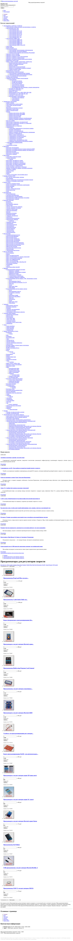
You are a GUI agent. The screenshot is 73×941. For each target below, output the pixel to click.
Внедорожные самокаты (12, 204)
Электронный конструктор (12, 250)
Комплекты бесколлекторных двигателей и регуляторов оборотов (25, 426)
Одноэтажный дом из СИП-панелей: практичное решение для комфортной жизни (22, 546)
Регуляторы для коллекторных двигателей (19, 428)
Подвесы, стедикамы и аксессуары (14, 181)
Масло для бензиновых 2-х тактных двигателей (17, 256)
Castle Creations (13, 565)
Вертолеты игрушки (11, 151)
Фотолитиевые (15, 100)
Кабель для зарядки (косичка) (16, 64)
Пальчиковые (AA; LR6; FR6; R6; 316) (18, 93)
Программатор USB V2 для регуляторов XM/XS (18, 888)
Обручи (11, 396)
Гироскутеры (9, 205)
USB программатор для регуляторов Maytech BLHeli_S (20, 867)
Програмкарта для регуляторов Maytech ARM (17, 713)
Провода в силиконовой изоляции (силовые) (20, 68)
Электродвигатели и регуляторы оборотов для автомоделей (20, 430)
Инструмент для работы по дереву (14, 160)
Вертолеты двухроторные (12, 147)
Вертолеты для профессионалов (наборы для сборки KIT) (20, 150)
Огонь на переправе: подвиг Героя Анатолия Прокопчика (15, 477)
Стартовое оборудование (9, 313)
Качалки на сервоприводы (15, 133)
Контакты (5, 19)
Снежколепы (9, 399)
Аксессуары (9, 46)
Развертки (8, 172)
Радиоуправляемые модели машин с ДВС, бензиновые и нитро (21, 278)
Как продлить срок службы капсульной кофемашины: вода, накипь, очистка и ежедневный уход (25, 508)
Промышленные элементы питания (15, 72)
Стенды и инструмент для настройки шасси (17, 174)
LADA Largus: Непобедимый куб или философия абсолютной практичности (20, 498)
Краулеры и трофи (13, 295)
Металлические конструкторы (13, 245)
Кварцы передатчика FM (15, 115)
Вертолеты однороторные (12, 152)
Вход (4, 10)
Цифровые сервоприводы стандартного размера (21, 141)
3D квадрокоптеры (10, 193)
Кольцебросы (9, 354)
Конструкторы (6, 233)
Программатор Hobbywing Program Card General (18, 668)
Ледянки (8, 358)
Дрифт (10, 294)
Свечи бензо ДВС (10, 318)
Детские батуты (10, 340)
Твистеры (8, 401)
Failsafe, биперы (10, 102)
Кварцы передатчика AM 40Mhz (17, 114)
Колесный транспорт (8, 200)
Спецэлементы (15, 98)
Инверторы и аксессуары (12, 60)
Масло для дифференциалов (13, 259)
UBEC (10, 143)
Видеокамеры (9, 178)
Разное (8, 173)
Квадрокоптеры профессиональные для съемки (17, 197)
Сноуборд (11, 362)
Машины (5, 268)
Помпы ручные (10, 170)
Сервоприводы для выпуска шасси (17, 136)
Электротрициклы (10, 232)
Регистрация (6, 11)
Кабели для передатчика (12, 110)
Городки (11, 351)
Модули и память (10, 120)
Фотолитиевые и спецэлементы (17, 96)
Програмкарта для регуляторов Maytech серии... (18, 644)
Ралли (10, 285)
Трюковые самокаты (11, 222)
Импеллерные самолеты (12, 305)
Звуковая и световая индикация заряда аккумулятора (19, 59)
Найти (2, 7)
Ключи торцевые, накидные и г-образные (16, 166)
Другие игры (9, 344)
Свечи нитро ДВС (10, 319)
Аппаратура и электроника (10, 101)
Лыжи (7, 360)
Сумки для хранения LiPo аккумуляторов (16, 75)
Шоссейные (12, 287)
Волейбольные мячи (14, 369)
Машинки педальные (11, 213)
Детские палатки (10, 341)
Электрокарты (9, 223)
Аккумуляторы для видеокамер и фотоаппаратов (21, 50)
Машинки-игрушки (14, 273)
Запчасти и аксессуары (11, 209)
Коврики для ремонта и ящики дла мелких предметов (19, 168)
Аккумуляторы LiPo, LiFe (12, 28)
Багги (10, 279)
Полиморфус (9, 264)
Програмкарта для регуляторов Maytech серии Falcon (20, 821)
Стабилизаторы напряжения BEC (14, 142)
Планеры (8, 308)
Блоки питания (10, 47)
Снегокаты (9, 398)
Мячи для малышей (14, 372)
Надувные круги (10, 385)
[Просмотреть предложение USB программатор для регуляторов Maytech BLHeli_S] (8, 865)
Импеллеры (12, 423)
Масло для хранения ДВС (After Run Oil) (16, 261)
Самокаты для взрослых (12, 215)
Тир (7, 403)
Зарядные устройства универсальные (15, 57)
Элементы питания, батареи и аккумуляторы (17, 78)
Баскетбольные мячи (14, 368)
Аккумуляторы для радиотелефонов (18, 51)
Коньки (8, 355)
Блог (4, 15)
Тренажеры (9, 407)
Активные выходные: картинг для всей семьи (12, 457)
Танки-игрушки (10, 327)
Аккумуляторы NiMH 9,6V (15, 43)
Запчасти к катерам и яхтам (13, 183)
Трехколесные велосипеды (12, 218)
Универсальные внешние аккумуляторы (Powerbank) (22, 52)
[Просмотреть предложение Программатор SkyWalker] (8, 842)
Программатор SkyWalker (11, 844)
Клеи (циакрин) (10, 252)
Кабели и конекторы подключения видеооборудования (19, 179)
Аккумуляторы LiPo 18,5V (15, 33)
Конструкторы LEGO (11, 237)
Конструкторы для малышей (13, 240)
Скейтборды (9, 217)
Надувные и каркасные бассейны (14, 378)
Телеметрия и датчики (11, 145)
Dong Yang (19, 565)
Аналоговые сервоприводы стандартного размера (21, 128)
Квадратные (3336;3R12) (15, 89)
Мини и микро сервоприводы (16, 134)
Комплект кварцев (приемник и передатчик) (20, 119)
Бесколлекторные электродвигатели (18, 422)
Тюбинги (8, 408)
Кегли (7, 350)
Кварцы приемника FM (15, 116)
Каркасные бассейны (14, 381)
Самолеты (5, 304)
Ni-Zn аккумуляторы (17, 83)
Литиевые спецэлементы (18, 97)
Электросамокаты (10, 228)
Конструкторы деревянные (12, 238)
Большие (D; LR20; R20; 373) (16, 88)
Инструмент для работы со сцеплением (15, 163)
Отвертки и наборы (11, 169)
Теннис (11, 333)
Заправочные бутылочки (12, 314)
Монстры (11, 283)
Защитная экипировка (11, 210)
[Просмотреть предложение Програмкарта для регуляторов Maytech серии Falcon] (8, 818)
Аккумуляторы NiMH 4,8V (15, 39)
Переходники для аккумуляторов (17, 66)
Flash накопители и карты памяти (14, 104)
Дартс (7, 338)
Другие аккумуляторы (11, 48)
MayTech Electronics (37, 565)
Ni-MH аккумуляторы (17, 82)
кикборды (11, 220)
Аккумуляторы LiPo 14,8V (15, 32)
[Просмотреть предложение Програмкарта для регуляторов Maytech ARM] (8, 710)
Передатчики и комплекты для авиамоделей (17, 122)
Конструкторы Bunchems (12, 236)
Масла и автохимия (8, 251)
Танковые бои (9, 329)
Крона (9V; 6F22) (13, 91)
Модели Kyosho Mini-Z (14, 296)
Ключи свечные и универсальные (14, 165)
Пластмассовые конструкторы (13, 247)
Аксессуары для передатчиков (13, 105)
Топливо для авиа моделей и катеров (15, 412)
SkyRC (44, 565)
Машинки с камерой (14, 270)
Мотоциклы (12, 299)
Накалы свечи (9, 315)
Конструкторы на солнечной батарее (15, 244)
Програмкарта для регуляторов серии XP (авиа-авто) (20, 775)
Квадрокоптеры (7, 192)
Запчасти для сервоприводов (16, 131)
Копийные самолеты (11, 306)
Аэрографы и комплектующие (13, 156)
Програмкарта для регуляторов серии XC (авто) (18, 799)
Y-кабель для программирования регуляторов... (18, 733)
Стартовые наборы (10, 321)
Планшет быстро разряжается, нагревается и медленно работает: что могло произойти (23, 527)
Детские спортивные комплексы (14, 342)
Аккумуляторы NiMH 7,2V (15, 41)
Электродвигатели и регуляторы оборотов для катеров (19, 437)
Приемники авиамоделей (12, 124)
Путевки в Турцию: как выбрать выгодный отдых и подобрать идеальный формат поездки (24, 517)
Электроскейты (10, 229)
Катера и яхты (6, 182)
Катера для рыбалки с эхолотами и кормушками (18, 184)
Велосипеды (9, 202)
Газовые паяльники (11, 158)
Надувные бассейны (14, 382)
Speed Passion (49, 565)
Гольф (13, 353)
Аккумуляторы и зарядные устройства (12, 25)
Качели (8, 349)
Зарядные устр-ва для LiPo (12, 54)
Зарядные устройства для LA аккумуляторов (17, 56)
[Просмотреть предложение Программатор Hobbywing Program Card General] (8, 665)
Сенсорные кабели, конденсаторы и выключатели (18, 419)
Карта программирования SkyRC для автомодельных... (20, 754)
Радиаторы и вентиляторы (12, 418)
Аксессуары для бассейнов (15, 380)
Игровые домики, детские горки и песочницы (17, 345)
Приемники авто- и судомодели (14, 125)
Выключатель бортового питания (14, 107)
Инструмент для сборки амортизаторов (15, 164)
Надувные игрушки (11, 383)
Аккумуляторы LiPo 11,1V (15, 30)
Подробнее (3, 464)
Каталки (8, 211)
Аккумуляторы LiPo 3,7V (15, 36)
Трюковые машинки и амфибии (17, 277)
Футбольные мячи (13, 377)
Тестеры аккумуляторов (12, 77)
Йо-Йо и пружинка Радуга (12, 347)
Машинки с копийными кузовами (17, 272)
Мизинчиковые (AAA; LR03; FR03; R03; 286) (20, 92)
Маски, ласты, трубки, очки (13, 363)
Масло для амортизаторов (12, 255)
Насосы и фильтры (10, 391)
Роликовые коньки (10, 214)
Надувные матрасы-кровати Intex (14, 390)
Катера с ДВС (9, 187)
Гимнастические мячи (14, 371)
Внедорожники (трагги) (15, 281)
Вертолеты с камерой (11, 154)
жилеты (14, 387)
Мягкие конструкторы (11, 246)
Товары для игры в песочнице (13, 405)
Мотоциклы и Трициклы (15, 274)
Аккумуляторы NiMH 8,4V (15, 42)
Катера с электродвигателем (13, 188)
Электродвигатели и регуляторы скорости (13, 414)
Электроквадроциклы (11, 224)
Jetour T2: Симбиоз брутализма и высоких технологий (15, 488)
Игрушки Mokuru (10, 346)
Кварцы (8, 111)
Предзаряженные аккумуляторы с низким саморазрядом (25, 87)
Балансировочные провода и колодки (18, 63)
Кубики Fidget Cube (11, 356)
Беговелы (8, 201)
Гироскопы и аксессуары (12, 109)
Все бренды (3, 565)
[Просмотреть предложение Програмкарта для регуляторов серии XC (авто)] (8, 796)
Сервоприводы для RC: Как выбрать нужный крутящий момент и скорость (20, 468)
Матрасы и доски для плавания (13, 364)
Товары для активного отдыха (10, 331)
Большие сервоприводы (15, 129)
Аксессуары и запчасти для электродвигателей (17, 415)
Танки (4, 324)
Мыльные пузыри (10, 365)
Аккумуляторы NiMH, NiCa (13, 38)
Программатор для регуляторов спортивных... (18, 689)
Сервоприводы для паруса (15, 138)
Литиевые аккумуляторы (18, 86)
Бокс (7, 335)
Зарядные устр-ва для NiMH (13, 55)
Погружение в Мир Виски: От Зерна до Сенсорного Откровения (17, 537)
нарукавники (12, 386)
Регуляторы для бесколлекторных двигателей (20, 427)
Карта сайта (6, 20)
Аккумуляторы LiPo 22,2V (15, 34)
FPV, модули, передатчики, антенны (15, 177)
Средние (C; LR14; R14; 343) (16, 95)
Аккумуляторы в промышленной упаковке (19, 73)
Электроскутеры (10, 231)
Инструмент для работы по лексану (15, 161)
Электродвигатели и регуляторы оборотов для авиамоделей (20, 421)
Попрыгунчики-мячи (14, 376)
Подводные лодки (10, 190)
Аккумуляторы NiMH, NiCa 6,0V (17, 45)
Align (8, 565)
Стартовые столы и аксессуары (13, 322)
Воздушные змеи (10, 337)
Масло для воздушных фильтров (14, 258)
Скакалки (8, 395)
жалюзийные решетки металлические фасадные (12, 553)
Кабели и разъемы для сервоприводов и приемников (22, 132)
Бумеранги (9, 336)
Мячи (7, 367)
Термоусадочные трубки (15, 69)
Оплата (5, 18)
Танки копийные (10, 326)
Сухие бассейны (10, 400)
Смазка (8, 265)
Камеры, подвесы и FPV (9, 175)
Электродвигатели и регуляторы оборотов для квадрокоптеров (21, 444)
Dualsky (24, 565)
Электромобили (10, 226)
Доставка (5, 16)
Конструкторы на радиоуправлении (15, 242)
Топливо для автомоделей (12, 413)
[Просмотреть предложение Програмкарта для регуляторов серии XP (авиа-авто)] (8, 772)
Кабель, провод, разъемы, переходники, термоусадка (19, 61)
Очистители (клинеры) (11, 263)
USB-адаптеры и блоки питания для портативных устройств (21, 27)
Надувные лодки (10, 389)
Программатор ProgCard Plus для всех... (16, 578)
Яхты (7, 191)
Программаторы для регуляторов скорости (16, 417)
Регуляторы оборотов (14, 449)
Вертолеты (6, 146)
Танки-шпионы (10, 328)
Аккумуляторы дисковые (18, 84)
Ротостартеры (9, 317)
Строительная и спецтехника (16, 276)
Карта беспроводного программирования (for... (18, 620)
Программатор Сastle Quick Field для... (15, 599)
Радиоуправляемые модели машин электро (16, 288)
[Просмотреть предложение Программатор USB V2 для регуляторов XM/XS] (8, 885)
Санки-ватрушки (13, 409)
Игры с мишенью (13, 404)
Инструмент (6, 155)
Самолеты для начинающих (13, 309)
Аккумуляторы (12, 79)
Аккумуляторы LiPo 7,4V (15, 37)
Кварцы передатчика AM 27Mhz (17, 113)
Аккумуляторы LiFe (14, 29)
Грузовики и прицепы (14, 292)
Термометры (9, 323)
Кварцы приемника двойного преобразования (20, 118)
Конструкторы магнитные (12, 241)
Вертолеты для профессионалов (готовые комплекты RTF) (20, 149)
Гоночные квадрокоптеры (12, 195)
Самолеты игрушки (11, 310)
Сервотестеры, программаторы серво (18, 140)
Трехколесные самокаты (12, 219)
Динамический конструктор (13, 235)
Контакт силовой (13, 65)
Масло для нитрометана (12, 260)
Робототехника (10, 249)
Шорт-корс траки (13, 286)
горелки (11, 159)
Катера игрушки (10, 186)
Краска (8, 254)
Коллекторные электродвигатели (17, 424)
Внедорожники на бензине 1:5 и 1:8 (18, 282)
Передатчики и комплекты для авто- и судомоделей (18, 123)
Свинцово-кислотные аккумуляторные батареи (20, 74)
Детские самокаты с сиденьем (13, 208)
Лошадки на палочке (11, 359)
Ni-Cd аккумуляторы (17, 81)
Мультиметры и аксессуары (13, 70)
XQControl (55, 565)
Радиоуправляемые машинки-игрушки (15, 269)
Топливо (5, 410)
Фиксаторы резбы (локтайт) (13, 267)
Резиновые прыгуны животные (14, 392)
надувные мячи (15, 374)
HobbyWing (29, 565)
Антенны (8, 106)
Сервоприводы (10, 127)
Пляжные (11, 373)
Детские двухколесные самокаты (14, 206)
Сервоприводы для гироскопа (16, 137)
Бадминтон (9, 332)
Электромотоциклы (11, 227)
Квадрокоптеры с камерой (12, 199)
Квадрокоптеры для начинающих (14, 196)
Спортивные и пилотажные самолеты (15, 312)
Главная (5, 14)
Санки (7, 394)
